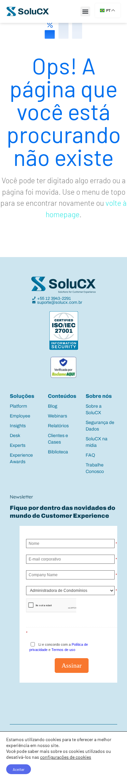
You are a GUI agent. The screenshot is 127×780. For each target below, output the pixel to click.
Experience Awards (21, 458)
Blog (52, 406)
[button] (85, 11)
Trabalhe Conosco (95, 468)
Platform (18, 406)
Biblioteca (58, 451)
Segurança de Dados (100, 425)
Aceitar (18, 769)
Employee (20, 416)
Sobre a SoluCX (94, 409)
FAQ (90, 455)
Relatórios (58, 425)
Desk (15, 435)
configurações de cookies (65, 757)
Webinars (57, 416)
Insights (18, 425)
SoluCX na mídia (96, 442)
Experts (17, 445)
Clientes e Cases (58, 439)
